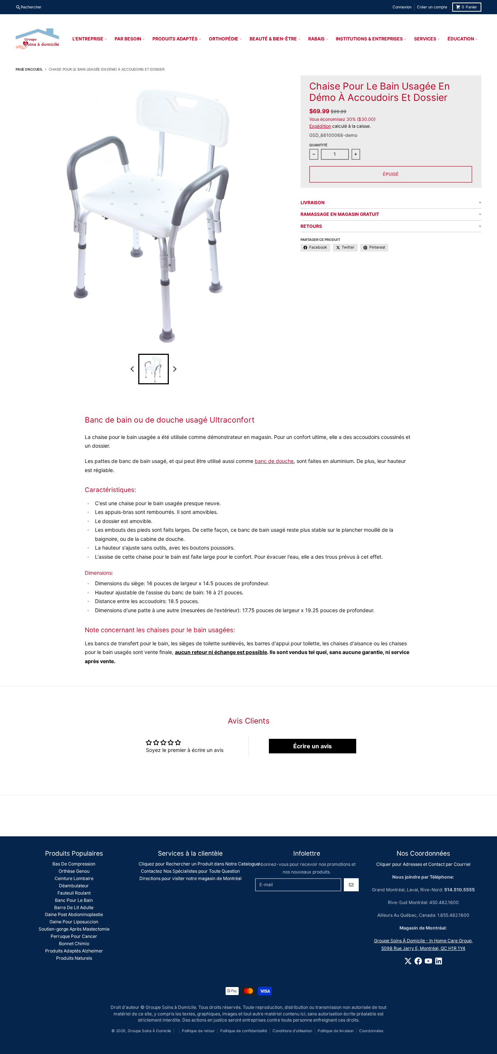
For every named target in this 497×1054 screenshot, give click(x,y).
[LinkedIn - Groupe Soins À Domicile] (438, 961)
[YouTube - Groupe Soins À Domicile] (428, 961)
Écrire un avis (312, 746)
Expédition (320, 126)
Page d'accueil (29, 69)
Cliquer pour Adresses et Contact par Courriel (423, 864)
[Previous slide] (132, 368)
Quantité (318, 145)
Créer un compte (432, 7)
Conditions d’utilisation (292, 1031)
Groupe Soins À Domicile (149, 1031)
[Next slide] (174, 368)
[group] (153, 369)
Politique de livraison (336, 1031)
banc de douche (274, 461)
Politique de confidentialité (243, 1031)
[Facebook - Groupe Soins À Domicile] (418, 961)
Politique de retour (198, 1031)
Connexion (402, 7)
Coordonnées (371, 1031)
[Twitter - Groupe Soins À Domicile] (408, 961)
